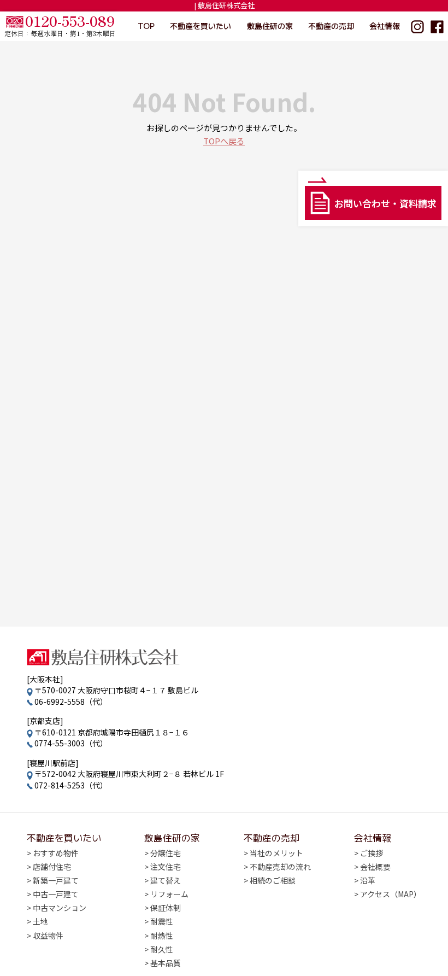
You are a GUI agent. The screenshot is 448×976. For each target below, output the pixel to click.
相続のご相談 (273, 880)
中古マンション (59, 907)
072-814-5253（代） (71, 785)
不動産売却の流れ (280, 866)
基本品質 (165, 962)
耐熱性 (161, 935)
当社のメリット (276, 853)
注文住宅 (165, 866)
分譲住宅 (165, 853)
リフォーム (169, 894)
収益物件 (48, 935)
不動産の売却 (331, 25)
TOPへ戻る (224, 141)
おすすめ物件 (56, 853)
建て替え (165, 880)
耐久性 (161, 949)
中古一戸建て (56, 894)
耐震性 (161, 921)
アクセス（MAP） (390, 894)
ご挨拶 (371, 853)
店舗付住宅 (52, 866)
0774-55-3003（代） (71, 743)
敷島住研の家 (270, 25)
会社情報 (384, 25)
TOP (146, 25)
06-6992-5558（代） (71, 701)
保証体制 (165, 907)
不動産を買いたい (200, 25)
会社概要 (375, 866)
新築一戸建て (56, 880)
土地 (40, 921)
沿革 (367, 880)
